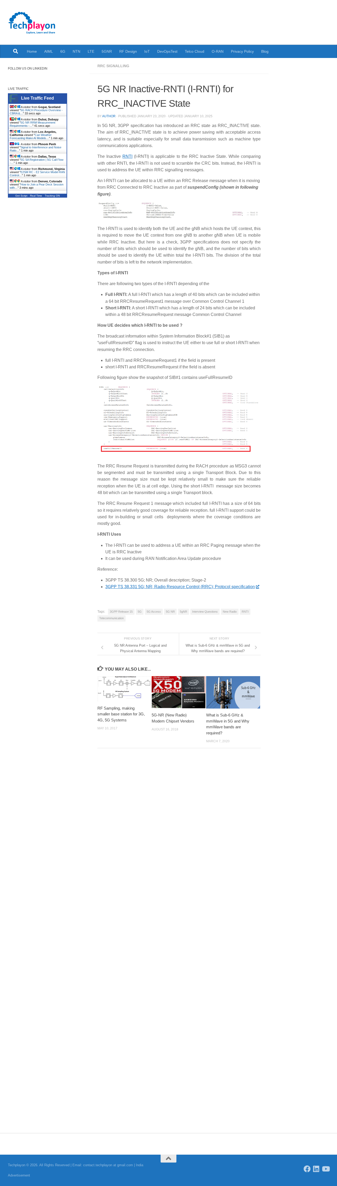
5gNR (183, 611)
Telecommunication (111, 618)
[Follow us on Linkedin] (316, 1168)
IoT (147, 51)
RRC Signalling (113, 66)
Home (32, 51)
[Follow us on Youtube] (325, 1168)
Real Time (36, 195)
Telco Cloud (194, 51)
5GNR (107, 51)
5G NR (170, 611)
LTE (91, 51)
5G (140, 611)
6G (62, 51)
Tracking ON (52, 195)
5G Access (154, 611)
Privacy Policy (242, 51)
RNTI (127, 156)
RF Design (128, 51)
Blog (265, 51)
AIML (48, 51)
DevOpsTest (167, 51)
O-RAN (218, 51)
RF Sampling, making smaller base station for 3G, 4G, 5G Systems (121, 714)
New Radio (230, 611)
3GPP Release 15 (121, 611)
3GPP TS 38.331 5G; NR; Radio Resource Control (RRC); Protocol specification (180, 586)
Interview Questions (205, 611)
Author (109, 116)
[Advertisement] (45, 293)
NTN (76, 51)
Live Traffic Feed (37, 98)
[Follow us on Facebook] (307, 1168)
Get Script (21, 195)
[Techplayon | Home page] (32, 22)
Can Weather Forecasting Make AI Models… (31, 136)
